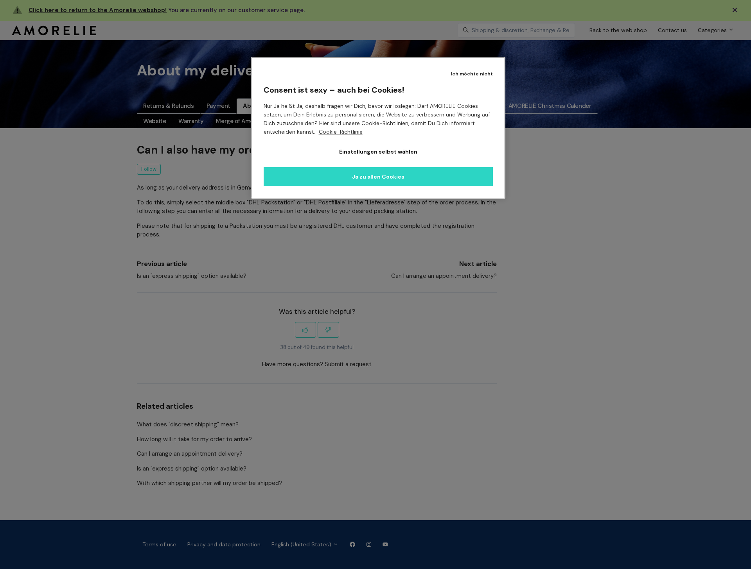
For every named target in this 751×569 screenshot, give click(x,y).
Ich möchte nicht (472, 74)
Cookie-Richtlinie (341, 131)
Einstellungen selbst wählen (378, 151)
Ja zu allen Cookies (378, 176)
